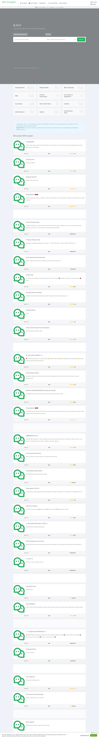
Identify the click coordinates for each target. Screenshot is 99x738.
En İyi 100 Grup (47, 7)
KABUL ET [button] (93, 735)
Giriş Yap (94, 2)
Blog (62, 7)
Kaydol (94, 4)
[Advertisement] (49, 54)
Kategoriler (42, 3)
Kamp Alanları (63, 3)
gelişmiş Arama (44, 68)
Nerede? (48, 34)
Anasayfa (24, 3)
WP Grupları (9, 2)
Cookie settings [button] (84, 735)
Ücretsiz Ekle (53, 3)
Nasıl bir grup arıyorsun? (20, 34)
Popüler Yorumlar (56, 7)
